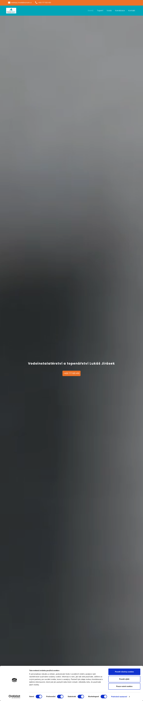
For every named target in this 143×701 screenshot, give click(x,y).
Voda (109, 10)
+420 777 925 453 (71, 373)
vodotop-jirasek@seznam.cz (21, 2)
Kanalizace (120, 10)
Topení (100, 10)
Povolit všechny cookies (124, 672)
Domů (90, 10)
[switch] (60, 696)
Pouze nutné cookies (124, 686)
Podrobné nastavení (119, 697)
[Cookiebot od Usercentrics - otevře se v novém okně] (14, 696)
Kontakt (131, 10)
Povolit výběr (124, 679)
